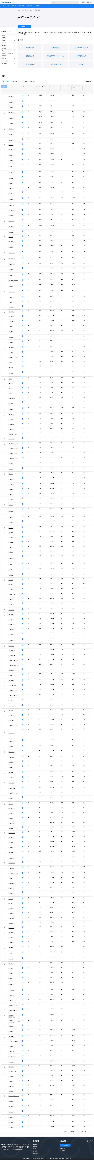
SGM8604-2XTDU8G (14, 1096)
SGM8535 (11, 511)
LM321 (10, 379)
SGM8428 (11, 903)
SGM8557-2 (11, 1036)
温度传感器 (4, 55)
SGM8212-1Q (12, 650)
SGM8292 (11, 484)
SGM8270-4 (11, 619)
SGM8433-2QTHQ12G (12, 1016)
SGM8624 (11, 715)
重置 (20, 81)
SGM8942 (11, 584)
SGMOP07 (11, 720)
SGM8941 (11, 580)
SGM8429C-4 (12, 398)
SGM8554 (11, 532)
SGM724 (11, 964)
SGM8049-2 (11, 210)
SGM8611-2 (11, 444)
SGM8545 (11, 429)
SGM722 (11, 953)
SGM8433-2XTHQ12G (12, 1021)
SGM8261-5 (11, 1127)
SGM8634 (11, 818)
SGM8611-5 (11, 453)
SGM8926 (11, 172)
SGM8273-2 (11, 757)
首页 (19, 10)
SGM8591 (11, 505)
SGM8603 (11, 978)
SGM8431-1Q (12, 788)
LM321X (11, 383)
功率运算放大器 (30, 56)
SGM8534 (11, 307)
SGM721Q (11, 990)
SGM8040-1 (11, 107)
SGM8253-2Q (12, 833)
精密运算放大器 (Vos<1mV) (81, 47)
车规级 (81, 64)
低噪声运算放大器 (81, 56)
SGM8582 (11, 537)
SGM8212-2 (11, 640)
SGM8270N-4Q (12, 665)
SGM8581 (11, 499)
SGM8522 (11, 237)
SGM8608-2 (11, 984)
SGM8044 (11, 129)
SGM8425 (11, 893)
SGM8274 (11, 474)
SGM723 (11, 959)
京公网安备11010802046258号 (56, 1158)
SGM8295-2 (11, 883)
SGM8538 (11, 528)
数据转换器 (4, 37)
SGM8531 (11, 297)
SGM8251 (11, 675)
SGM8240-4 (11, 160)
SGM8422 (11, 629)
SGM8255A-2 (12, 858)
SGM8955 (11, 269)
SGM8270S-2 (12, 725)
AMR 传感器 (4, 63)
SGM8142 (11, 102)
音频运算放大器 (30, 47)
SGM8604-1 (11, 1086)
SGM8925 (11, 166)
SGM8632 (11, 804)
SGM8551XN (12, 594)
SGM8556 (11, 746)
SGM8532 (11, 302)
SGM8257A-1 (12, 695)
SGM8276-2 (11, 923)
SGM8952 (11, 188)
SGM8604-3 (11, 1101)
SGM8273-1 (11, 752)
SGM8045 (11, 134)
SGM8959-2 (11, 772)
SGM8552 (11, 599)
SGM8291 (11, 479)
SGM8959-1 (11, 767)
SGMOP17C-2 (12, 685)
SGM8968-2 (11, 937)
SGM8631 (11, 798)
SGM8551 (11, 589)
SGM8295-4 (11, 888)
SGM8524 (11, 241)
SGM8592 (11, 547)
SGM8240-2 (11, 155)
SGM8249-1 (11, 837)
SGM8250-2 (11, 264)
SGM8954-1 (11, 193)
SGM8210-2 (11, 342)
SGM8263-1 (11, 908)
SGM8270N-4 (12, 624)
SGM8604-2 (11, 1091)
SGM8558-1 (11, 1062)
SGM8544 (11, 419)
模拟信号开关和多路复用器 (7, 53)
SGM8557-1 (11, 1031)
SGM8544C (11, 424)
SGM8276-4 (11, 928)
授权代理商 (62, 1150)
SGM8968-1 (11, 932)
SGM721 (11, 947)
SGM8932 (11, 564)
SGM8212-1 (11, 634)
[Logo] (6, 2)
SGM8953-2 (11, 253)
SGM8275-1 (11, 312)
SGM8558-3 (11, 1076)
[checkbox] (12, 81)
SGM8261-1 (11, 1112)
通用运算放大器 (55, 47)
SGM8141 (11, 96)
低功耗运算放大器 (30, 64)
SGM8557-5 (11, 1051)
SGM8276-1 (11, 918)
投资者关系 (35, 1153)
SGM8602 (11, 1000)
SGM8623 (11, 711)
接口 (3, 50)
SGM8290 (11, 494)
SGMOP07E (12, 321)
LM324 (10, 388)
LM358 (10, 393)
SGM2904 (11, 614)
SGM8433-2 (11, 1005)
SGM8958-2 (11, 610)
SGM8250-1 (11, 259)
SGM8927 (11, 178)
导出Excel (88, 81)
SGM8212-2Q (12, 655)
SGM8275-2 (11, 316)
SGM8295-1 (11, 878)
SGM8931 (11, 558)
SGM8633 (11, 813)
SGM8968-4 (11, 942)
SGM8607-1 (11, 357)
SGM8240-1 (11, 149)
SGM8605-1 (11, 1026)
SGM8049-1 (11, 205)
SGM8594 (11, 552)
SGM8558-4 (11, 1081)
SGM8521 (11, 232)
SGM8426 (11, 899)
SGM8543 (11, 414)
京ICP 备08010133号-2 (66, 1158)
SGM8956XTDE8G (13, 280)
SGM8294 (11, 489)
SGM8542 (11, 409)
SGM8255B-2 (12, 863)
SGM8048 (11, 145)
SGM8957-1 (11, 286)
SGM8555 (11, 741)
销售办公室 (62, 1148)
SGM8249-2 (11, 842)
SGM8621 (11, 700)
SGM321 (11, 352)
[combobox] (91, 2)
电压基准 (4, 35)
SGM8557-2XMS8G (13, 1041)
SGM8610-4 (11, 873)
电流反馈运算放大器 (55, 64)
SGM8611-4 (11, 448)
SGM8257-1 (11, 690)
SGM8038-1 (11, 221)
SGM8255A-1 (12, 852)
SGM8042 (11, 123)
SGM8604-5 (11, 1106)
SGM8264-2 (11, 1122)
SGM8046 (11, 140)
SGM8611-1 (11, 458)
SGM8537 (11, 522)
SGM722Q (11, 995)
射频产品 (4, 58)
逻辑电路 (4, 45)
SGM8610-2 (11, 868)
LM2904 (11, 367)
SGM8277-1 (11, 777)
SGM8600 (11, 968)
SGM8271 (11, 463)
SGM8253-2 (11, 828)
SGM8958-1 (11, 604)
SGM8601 (11, 973)
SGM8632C (11, 808)
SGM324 (11, 326)
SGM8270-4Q (12, 660)
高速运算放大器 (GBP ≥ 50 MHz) (55, 56)
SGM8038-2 (11, 226)
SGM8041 (11, 118)
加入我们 (35, 1151)
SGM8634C (11, 823)
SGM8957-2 (11, 292)
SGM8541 (11, 403)
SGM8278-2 (11, 733)
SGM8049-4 (11, 215)
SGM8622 (11, 706)
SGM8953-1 (11, 247)
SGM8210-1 (11, 337)
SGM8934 (11, 575)
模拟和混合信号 (25, 10)
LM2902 (11, 362)
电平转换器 (4, 48)
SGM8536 (11, 517)
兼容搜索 (35, 1146)
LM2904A (11, 373)
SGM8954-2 (11, 199)
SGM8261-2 (11, 1117)
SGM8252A (11, 680)
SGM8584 (11, 542)
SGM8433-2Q (12, 1010)
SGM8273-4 (11, 762)
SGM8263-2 (11, 913)
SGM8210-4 (11, 347)
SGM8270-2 (11, 646)
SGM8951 (11, 183)
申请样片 (35, 1144)
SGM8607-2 (11, 439)
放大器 (31, 10)
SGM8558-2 (11, 1067)
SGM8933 (11, 569)
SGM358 (11, 331)
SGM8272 (11, 469)
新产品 (34, 1149)
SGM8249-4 (11, 847)
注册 (88, 2)
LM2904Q (11, 434)
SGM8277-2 (11, 783)
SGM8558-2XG (12, 1071)
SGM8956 (11, 275)
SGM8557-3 (11, 1046)
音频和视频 (4, 43)
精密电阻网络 (4, 61)
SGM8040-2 (11, 112)
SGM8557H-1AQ (13, 1056)
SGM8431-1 (11, 793)
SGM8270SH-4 (12, 670)
